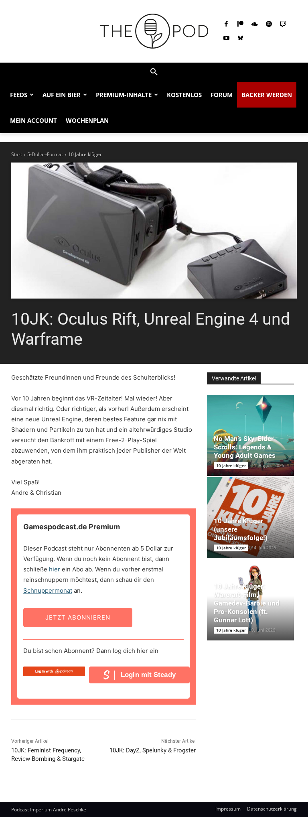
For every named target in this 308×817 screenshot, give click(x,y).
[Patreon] (240, 24)
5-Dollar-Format (45, 154)
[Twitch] (283, 24)
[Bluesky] (240, 38)
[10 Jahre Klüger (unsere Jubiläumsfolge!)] (250, 517)
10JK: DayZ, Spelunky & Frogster (152, 750)
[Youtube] (226, 38)
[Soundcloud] (254, 24)
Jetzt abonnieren (77, 617)
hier (54, 569)
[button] (154, 72)
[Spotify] (269, 24)
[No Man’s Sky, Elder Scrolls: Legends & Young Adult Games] (250, 435)
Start (16, 154)
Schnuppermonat (47, 590)
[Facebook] (226, 24)
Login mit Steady (148, 675)
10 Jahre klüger (85, 154)
